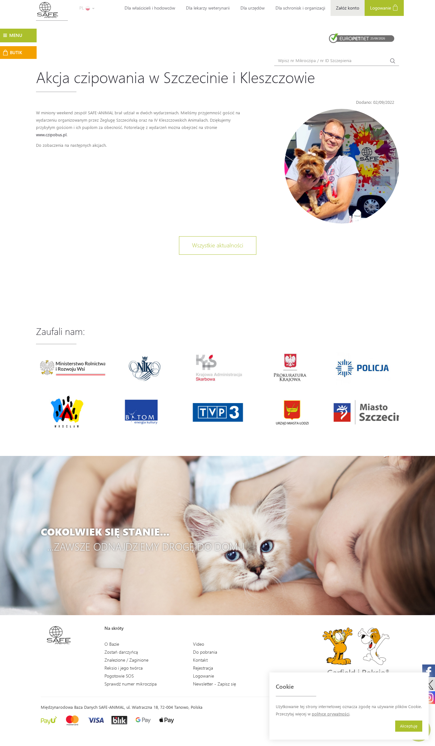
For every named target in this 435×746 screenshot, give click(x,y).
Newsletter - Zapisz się (214, 684)
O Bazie (111, 644)
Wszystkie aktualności (217, 245)
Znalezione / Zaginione (126, 660)
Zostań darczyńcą (121, 652)
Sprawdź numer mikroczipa (130, 684)
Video (198, 644)
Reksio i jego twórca (123, 668)
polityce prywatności (330, 713)
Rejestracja (203, 668)
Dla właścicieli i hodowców (150, 8)
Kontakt (200, 660)
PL (82, 8)
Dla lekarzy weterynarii (208, 8)
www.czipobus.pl (51, 134)
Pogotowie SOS (119, 676)
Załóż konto (347, 8)
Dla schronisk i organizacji (300, 8)
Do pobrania (205, 652)
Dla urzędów (252, 8)
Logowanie (381, 8)
